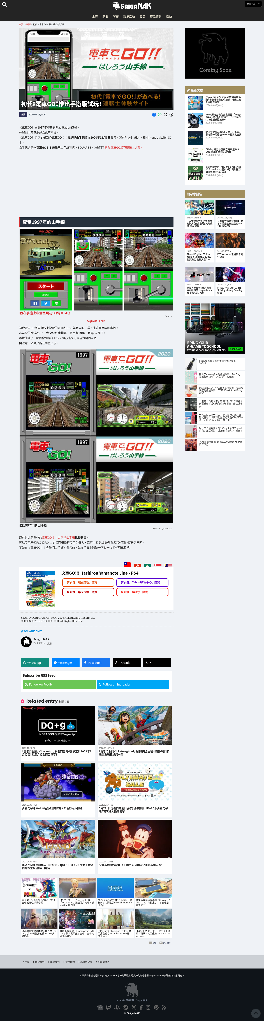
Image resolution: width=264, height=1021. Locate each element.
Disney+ (167, 942)
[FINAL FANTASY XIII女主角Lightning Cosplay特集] (230, 274)
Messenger (65, 662)
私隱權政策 (86, 961)
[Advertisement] (96, 186)
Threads (124, 662)
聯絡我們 (55, 961)
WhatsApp (34, 662)
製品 (142, 16)
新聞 (105, 16)
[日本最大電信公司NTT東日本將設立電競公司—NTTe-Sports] (230, 207)
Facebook (94, 662)
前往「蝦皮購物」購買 (83, 582)
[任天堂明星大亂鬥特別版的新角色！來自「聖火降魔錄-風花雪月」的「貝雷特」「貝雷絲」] (199, 207)
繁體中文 (251, 4)
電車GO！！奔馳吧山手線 (58, 537)
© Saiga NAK (132, 1013)
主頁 (95, 16)
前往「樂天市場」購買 (83, 591)
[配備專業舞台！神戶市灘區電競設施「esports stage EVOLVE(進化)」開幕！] (199, 274)
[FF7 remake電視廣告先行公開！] (230, 240)
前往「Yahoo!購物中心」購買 (142, 582)
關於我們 (40, 961)
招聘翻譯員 (104, 961)
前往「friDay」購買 (136, 591)
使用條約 (70, 961)
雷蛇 (154, 942)
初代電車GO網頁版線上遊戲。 (124, 147)
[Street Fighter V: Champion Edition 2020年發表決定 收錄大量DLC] (199, 240)
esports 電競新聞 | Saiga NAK (132, 1000)
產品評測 (155, 16)
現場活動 (129, 16)
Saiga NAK (132, 6)
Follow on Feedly (40, 684)
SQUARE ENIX (96, 321)
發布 (116, 16)
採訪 (169, 16)
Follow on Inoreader (116, 684)
